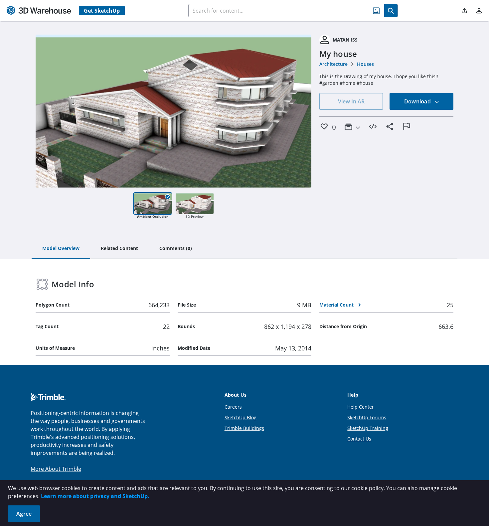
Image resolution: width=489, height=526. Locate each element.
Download (418, 101)
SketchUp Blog (240, 417)
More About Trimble (56, 468)
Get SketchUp (102, 10)
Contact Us (359, 439)
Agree (24, 513)
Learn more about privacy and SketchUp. (95, 496)
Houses (365, 64)
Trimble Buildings (244, 428)
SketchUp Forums (366, 417)
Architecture (333, 64)
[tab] (61, 248)
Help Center (360, 407)
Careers (233, 407)
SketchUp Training (367, 428)
